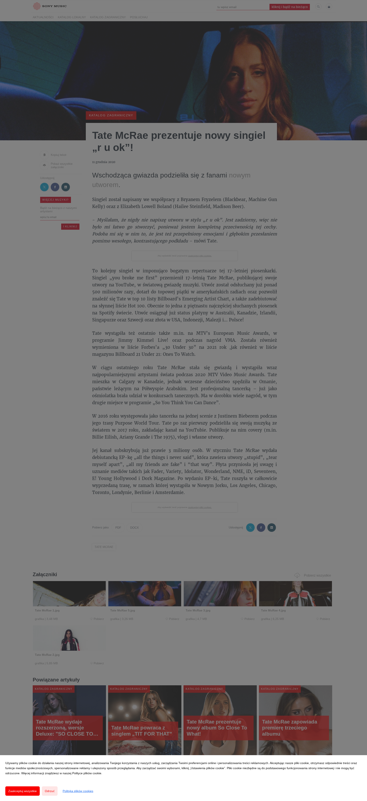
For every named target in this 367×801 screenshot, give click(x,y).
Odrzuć (50, 791)
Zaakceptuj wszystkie (22, 791)
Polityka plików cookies (78, 791)
